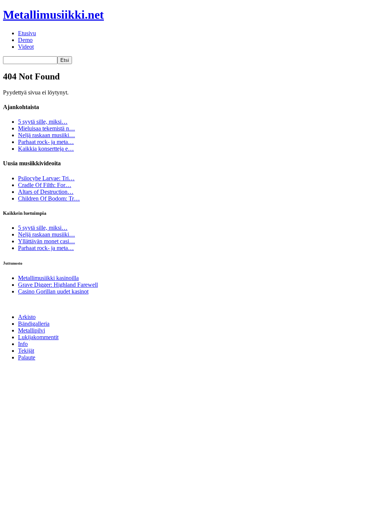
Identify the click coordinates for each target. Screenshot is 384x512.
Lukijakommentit (38, 337)
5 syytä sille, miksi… (43, 121)
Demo (25, 40)
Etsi (64, 60)
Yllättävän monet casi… (46, 241)
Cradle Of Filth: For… (44, 185)
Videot (26, 46)
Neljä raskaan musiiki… (46, 135)
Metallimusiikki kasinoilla (48, 278)
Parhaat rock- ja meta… (46, 142)
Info (23, 344)
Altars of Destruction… (46, 192)
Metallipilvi (31, 330)
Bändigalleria (34, 323)
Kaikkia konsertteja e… (46, 148)
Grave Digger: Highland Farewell (58, 284)
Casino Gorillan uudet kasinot (53, 291)
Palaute (26, 357)
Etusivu (27, 33)
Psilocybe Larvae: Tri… (46, 178)
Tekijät (26, 350)
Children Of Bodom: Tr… (49, 198)
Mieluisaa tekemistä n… (46, 128)
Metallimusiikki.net (53, 14)
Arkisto (27, 317)
